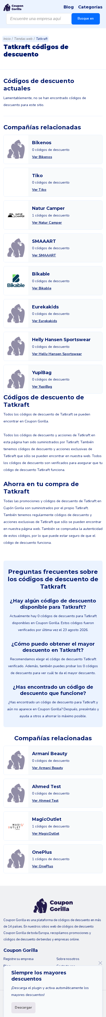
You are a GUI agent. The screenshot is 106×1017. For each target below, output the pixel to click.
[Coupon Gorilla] (13, 7)
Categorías (90, 6)
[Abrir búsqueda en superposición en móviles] (53, 19)
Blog (69, 6)
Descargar (23, 1007)
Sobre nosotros (67, 959)
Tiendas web (23, 39)
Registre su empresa (18, 959)
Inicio (7, 39)
